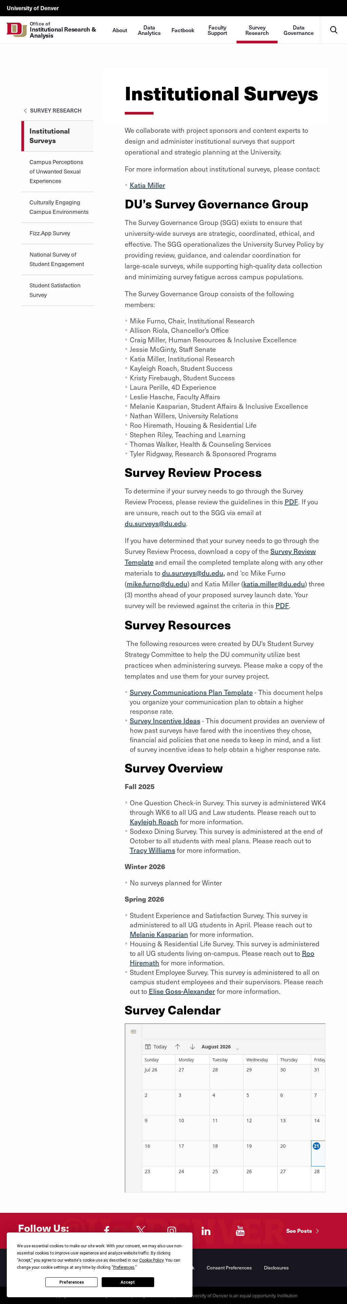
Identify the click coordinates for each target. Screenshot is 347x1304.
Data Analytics (149, 29)
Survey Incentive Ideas (165, 720)
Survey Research (257, 29)
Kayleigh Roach (154, 821)
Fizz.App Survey (49, 233)
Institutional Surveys (49, 135)
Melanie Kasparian (159, 934)
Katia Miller (147, 185)
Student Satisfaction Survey (55, 290)
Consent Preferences (229, 1267)
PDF (291, 501)
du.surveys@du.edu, (193, 573)
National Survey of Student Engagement (56, 259)
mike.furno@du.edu (157, 583)
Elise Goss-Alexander (182, 991)
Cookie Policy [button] (151, 1260)
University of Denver (33, 8)
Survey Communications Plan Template (191, 692)
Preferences (71, 1282)
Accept (128, 1282)
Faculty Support (217, 29)
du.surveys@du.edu (155, 523)
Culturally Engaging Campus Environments (58, 207)
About (120, 30)
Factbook (182, 30)
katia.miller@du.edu (274, 583)
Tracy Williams (152, 850)
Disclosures (276, 1267)
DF (284, 605)
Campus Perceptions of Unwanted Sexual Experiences (56, 171)
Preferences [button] (124, 1267)
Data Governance (299, 29)
